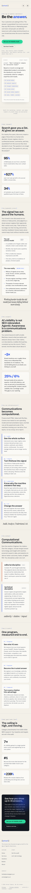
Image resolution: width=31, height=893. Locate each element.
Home (3, 853)
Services (4, 856)
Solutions (4, 859)
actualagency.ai (6, 877)
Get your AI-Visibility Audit (12, 41)
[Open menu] (27, 5)
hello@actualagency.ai (8, 874)
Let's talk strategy (17, 856)
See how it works (8, 46)
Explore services (11, 826)
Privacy (4, 887)
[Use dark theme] (23, 5)
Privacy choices (14, 887)
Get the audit (15, 853)
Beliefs (4, 861)
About (3, 864)
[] (5, 6)
